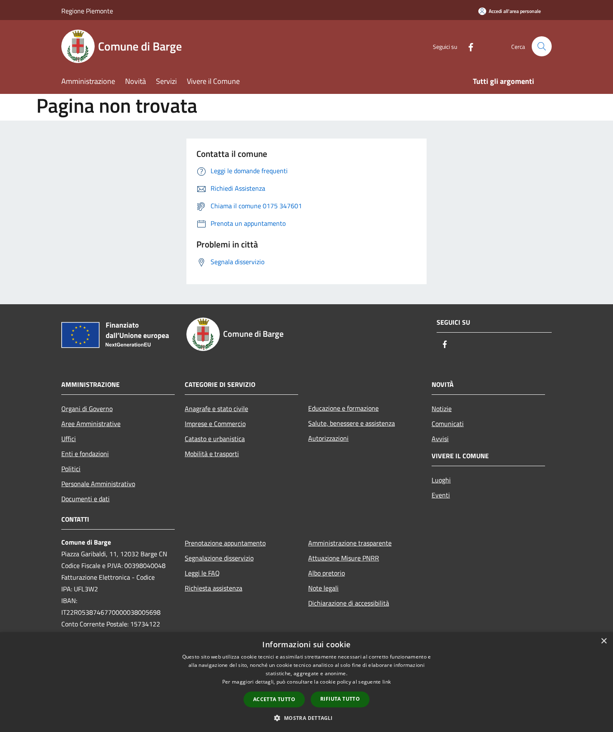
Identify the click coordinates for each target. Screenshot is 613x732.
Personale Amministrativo (98, 484)
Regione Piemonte (87, 11)
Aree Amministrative (91, 424)
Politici (70, 469)
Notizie (442, 409)
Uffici (68, 439)
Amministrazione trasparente (350, 543)
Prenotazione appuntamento (225, 543)
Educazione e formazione (343, 408)
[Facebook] (467, 46)
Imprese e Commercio (215, 424)
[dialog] (306, 682)
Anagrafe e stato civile (216, 409)
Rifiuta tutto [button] (340, 698)
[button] (306, 718)
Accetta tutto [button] (274, 699)
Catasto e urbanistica (215, 439)
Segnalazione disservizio (219, 558)
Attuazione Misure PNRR (343, 558)
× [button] (603, 641)
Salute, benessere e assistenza (351, 423)
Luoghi (441, 480)
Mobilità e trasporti (212, 454)
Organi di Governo (87, 409)
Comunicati (448, 424)
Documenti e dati (85, 499)
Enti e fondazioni (85, 454)
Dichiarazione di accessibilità (348, 603)
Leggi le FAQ (202, 573)
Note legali (323, 588)
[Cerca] (542, 46)
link (386, 681)
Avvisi (440, 439)
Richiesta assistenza (213, 588)
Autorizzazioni (328, 438)
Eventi (441, 495)
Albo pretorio (326, 573)
